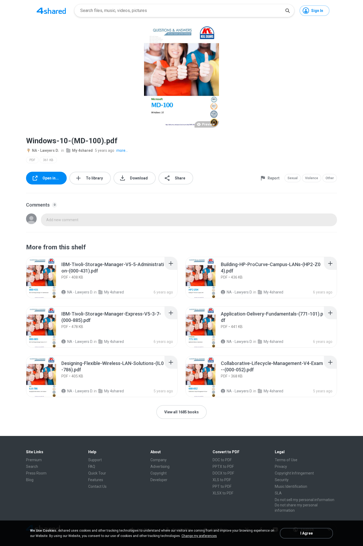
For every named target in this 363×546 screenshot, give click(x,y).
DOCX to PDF (223, 473)
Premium (34, 460)
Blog (29, 480)
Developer (158, 480)
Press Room (36, 473)
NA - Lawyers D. (45, 150)
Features (95, 480)
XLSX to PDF (223, 493)
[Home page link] (51, 10)
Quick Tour (97, 473)
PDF (32, 160)
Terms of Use (286, 460)
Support (95, 460)
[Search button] (287, 10)
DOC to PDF (222, 460)
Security (282, 480)
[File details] (47, 277)
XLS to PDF (222, 480)
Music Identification (291, 486)
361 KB (48, 160)
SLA (278, 493)
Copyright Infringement (294, 473)
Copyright (158, 473)
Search (32, 466)
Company (158, 460)
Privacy (281, 466)
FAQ (91, 466)
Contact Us (97, 486)
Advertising (160, 466)
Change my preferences (199, 536)
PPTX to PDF (223, 466)
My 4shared (82, 150)
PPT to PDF (222, 486)
